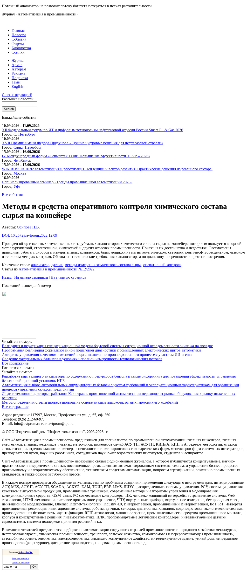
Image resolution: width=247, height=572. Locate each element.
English (17, 86)
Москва (20, 173)
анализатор (40, 265)
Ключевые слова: (16, 265)
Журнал (18, 60)
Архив (17, 65)
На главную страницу (69, 277)
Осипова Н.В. (28, 227)
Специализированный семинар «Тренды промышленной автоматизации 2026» (67, 182)
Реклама (18, 73)
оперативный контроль (162, 265)
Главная (18, 30)
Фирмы (18, 43)
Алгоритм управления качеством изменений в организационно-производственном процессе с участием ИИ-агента (97, 354)
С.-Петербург (24, 134)
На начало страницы (31, 277)
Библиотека (21, 48)
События (19, 39)
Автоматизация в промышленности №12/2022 (57, 269)
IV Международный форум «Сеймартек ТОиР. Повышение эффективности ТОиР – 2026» (76, 156)
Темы (16, 82)
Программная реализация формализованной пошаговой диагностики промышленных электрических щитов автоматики (101, 350)
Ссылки (18, 52)
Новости (19, 35)
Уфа (17, 186)
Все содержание (15, 363)
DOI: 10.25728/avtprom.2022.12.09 (29, 235)
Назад (7, 277)
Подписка (20, 78)
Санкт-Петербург (28, 147)
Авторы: (9, 227)
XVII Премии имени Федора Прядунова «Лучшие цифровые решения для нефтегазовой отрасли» (82, 143)
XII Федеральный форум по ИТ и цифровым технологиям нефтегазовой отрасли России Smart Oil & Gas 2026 (92, 130)
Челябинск (22, 160)
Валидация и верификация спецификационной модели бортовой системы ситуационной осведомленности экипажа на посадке (107, 346)
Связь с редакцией (17, 95)
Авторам (19, 69)
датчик (57, 265)
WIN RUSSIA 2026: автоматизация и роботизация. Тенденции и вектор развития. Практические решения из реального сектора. (107, 169)
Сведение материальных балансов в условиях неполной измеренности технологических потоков (82, 359)
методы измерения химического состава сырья (103, 265)
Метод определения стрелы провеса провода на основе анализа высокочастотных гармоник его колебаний (90, 402)
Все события (12, 195)
